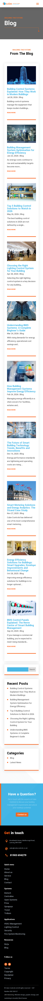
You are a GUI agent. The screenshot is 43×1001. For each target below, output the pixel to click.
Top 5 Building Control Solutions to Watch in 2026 (19, 208)
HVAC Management (13, 924)
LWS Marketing (9, 995)
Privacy (7, 978)
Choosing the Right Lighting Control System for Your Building (20, 268)
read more (11, 112)
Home (7, 869)
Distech (7, 893)
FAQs (6, 944)
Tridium (7, 913)
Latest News (15, 762)
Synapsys (8, 906)
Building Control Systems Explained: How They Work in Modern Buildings (21, 91)
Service (7, 876)
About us (8, 872)
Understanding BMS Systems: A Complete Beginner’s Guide (19, 327)
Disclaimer (9, 975)
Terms (7, 968)
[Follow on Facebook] (5, 964)
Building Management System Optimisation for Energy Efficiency (20, 150)
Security (8, 930)
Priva (6, 903)
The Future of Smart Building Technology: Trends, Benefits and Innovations (18, 447)
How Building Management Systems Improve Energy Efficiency (21, 388)
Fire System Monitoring (14, 934)
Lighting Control (11, 927)
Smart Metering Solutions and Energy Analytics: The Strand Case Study (21, 507)
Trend (7, 910)
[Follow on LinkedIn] (9, 964)
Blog (21, 97)
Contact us (22, 815)
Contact (8, 882)
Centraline (9, 896)
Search (32, 669)
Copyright (8, 971)
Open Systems (10, 900)
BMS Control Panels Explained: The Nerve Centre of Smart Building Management (20, 624)
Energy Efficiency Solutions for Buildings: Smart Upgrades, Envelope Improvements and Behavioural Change (21, 565)
